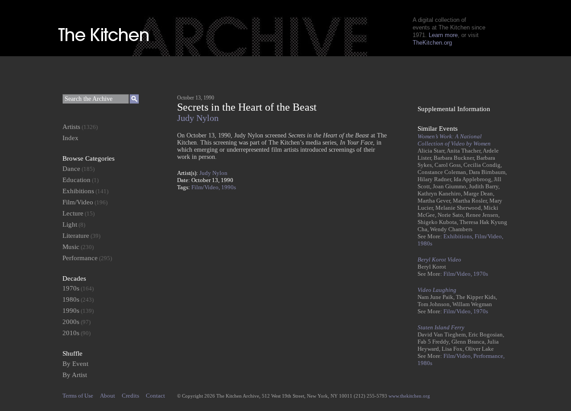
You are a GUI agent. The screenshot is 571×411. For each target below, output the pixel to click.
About (107, 395)
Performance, (489, 356)
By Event (75, 363)
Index (70, 137)
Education (76, 179)
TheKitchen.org (432, 42)
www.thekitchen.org (409, 396)
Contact (155, 395)
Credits (130, 395)
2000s (70, 321)
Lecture (72, 213)
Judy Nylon (198, 118)
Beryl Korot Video (439, 259)
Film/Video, (206, 187)
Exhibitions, (459, 236)
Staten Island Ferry (441, 327)
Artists (71, 126)
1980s (425, 243)
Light (69, 224)
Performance (80, 258)
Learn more (443, 35)
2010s (70, 332)
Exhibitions (78, 191)
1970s (480, 273)
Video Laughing (437, 289)
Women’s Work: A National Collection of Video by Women (454, 140)
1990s (228, 187)
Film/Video (77, 202)
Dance (71, 168)
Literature (75, 235)
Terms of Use (77, 395)
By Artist (74, 374)
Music (70, 246)
